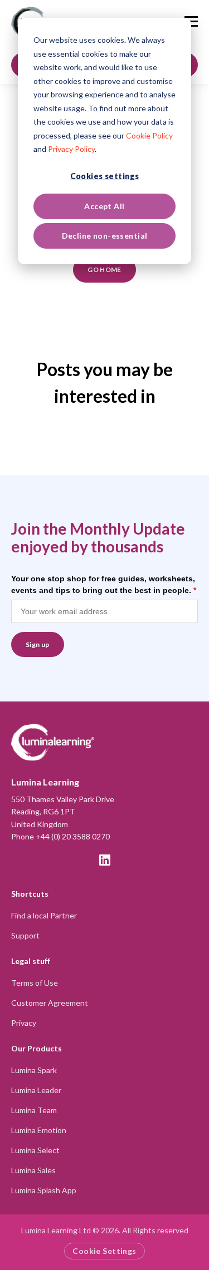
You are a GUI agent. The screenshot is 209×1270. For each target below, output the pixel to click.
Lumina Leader (36, 1090)
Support (25, 935)
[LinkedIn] (104, 860)
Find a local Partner (44, 915)
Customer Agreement (49, 1002)
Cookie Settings (104, 1251)
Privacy (23, 1022)
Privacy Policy (71, 149)
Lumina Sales (33, 1170)
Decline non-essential (105, 235)
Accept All (104, 206)
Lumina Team (34, 1110)
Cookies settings (104, 176)
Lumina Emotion (38, 1130)
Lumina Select (35, 1150)
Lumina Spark (34, 1070)
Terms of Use (34, 982)
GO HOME (104, 269)
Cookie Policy (149, 135)
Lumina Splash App (43, 1190)
